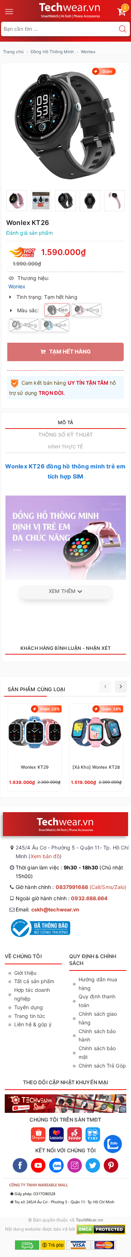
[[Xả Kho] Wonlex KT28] (96, 748)
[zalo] (113, 1155)
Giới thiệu (25, 973)
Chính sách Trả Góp (102, 1065)
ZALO (56, 1165)
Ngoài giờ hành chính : (62, 898)
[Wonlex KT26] (65, 126)
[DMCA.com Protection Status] (101, 1229)
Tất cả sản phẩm (34, 981)
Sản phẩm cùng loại (37, 689)
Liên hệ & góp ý (33, 1024)
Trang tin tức (29, 1016)
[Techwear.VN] (70, 9)
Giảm (106, 71)
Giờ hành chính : (71, 887)
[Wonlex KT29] (34, 748)
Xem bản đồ (45, 856)
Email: (47, 909)
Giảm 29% (50, 708)
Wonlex (88, 51)
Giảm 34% (111, 708)
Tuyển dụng (28, 1007)
